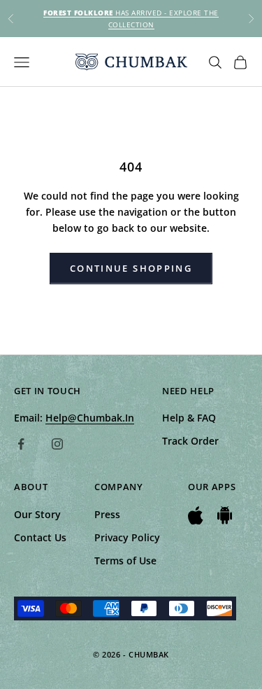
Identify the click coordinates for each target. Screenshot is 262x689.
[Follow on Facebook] (21, 444)
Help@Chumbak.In (89, 417)
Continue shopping (131, 268)
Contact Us (40, 537)
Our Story (37, 514)
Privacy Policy (127, 537)
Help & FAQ (189, 417)
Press (107, 514)
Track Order (190, 440)
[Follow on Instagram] (57, 444)
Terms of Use (125, 560)
